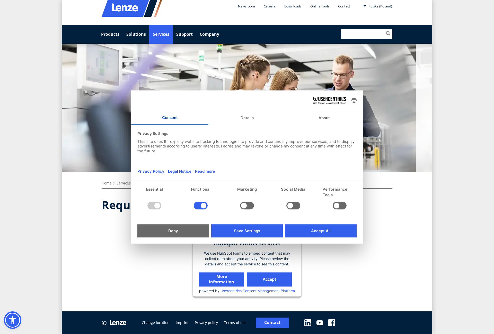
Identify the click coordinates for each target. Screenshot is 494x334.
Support (184, 34)
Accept (269, 279)
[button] (12, 320)
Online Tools (319, 6)
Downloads (293, 6)
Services (161, 34)
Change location (156, 322)
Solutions (136, 34)
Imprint (182, 322)
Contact (344, 6)
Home (107, 183)
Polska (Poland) (380, 6)
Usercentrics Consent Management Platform (257, 291)
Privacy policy (206, 322)
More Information (221, 279)
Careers (269, 6)
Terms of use (235, 322)
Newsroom (246, 6)
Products (110, 34)
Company (209, 34)
